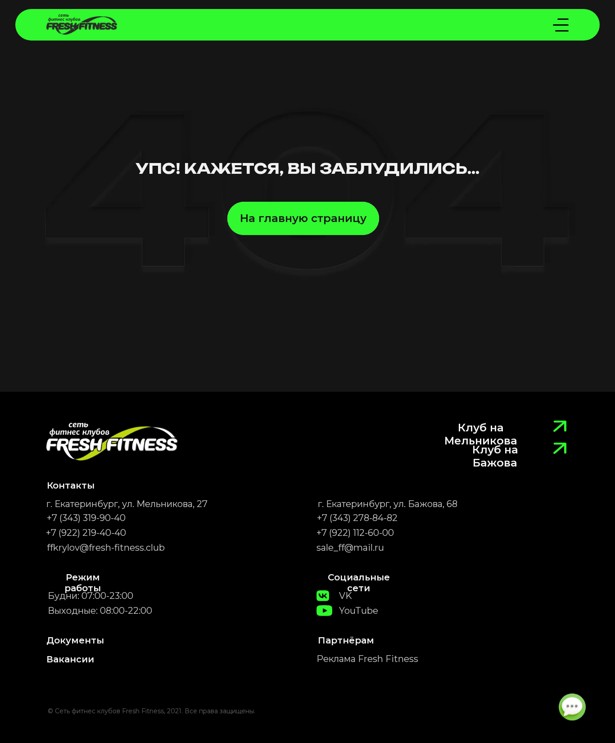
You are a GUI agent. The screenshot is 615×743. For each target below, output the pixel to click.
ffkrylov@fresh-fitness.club (106, 547)
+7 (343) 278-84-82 (357, 517)
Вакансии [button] (70, 659)
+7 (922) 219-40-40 (86, 532)
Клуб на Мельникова (480, 434)
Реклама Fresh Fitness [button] (367, 658)
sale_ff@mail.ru (350, 547)
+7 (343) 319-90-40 (86, 517)
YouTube (358, 610)
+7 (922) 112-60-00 (355, 532)
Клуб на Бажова (495, 456)
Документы (75, 640)
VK (345, 595)
